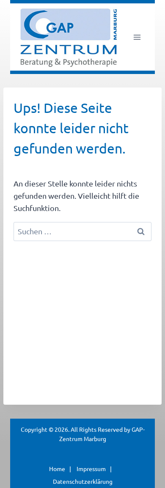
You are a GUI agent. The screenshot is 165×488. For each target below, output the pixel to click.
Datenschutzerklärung (83, 481)
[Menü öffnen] (137, 37)
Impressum (91, 468)
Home (57, 468)
